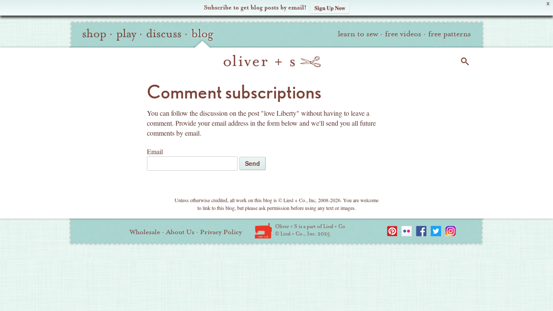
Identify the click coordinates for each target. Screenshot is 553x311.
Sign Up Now (330, 7)
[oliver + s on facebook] (421, 231)
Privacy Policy (221, 232)
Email (155, 151)
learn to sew (358, 34)
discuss (163, 33)
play (126, 33)
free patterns (449, 34)
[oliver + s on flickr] (406, 231)
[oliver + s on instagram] (450, 231)
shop (94, 33)
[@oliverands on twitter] (436, 231)
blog (202, 33)
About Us (180, 232)
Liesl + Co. (263, 230)
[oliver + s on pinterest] (392, 231)
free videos (403, 34)
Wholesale (145, 232)
